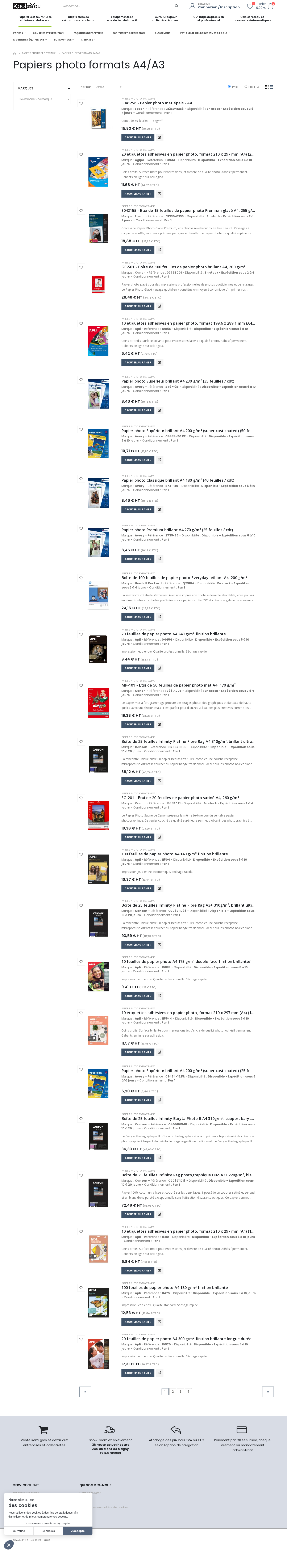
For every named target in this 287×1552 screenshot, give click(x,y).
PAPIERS (18, 33)
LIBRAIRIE (87, 39)
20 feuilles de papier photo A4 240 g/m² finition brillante (173, 633)
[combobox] (108, 87)
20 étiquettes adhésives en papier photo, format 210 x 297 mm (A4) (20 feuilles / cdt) (188, 154)
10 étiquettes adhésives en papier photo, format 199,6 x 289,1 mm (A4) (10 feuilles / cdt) (188, 323)
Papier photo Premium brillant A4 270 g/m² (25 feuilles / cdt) (177, 529)
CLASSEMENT (163, 33)
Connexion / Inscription (219, 7)
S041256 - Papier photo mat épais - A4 (156, 102)
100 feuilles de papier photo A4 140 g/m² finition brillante (174, 853)
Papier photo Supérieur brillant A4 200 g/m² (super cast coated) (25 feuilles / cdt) (188, 1070)
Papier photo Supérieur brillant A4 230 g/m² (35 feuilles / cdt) (177, 381)
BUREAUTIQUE (62, 39)
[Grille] (267, 86)
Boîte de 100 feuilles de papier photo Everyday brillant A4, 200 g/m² (184, 577)
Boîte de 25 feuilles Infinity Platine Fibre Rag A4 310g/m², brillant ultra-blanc (188, 741)
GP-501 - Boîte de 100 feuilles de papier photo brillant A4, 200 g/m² (183, 266)
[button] (270, 6)
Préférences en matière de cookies (104, 1507)
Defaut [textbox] (100, 87)
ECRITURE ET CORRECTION (129, 33)
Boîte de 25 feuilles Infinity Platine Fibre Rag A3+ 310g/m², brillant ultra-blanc (188, 905)
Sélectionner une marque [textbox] (36, 99)
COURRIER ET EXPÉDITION (48, 33)
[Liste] (272, 86)
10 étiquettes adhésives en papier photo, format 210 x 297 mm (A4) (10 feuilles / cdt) (188, 1012)
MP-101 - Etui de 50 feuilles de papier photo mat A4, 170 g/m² (178, 685)
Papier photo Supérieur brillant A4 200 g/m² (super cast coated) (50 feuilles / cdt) (188, 430)
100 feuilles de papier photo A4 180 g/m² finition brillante (174, 1287)
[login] (194, 6)
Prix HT (236, 87)
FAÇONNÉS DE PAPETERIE (88, 33)
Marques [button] (25, 88)
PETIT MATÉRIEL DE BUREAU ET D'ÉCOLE (203, 33)
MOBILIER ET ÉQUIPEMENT (28, 39)
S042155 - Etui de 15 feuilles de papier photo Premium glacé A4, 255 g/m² (188, 210)
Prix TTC (253, 87)
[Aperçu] (159, 137)
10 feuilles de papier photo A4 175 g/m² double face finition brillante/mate (188, 961)
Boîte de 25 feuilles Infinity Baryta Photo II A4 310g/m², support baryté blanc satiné (188, 1118)
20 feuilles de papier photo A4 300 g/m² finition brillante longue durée (186, 1338)
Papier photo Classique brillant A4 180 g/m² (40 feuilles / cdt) (177, 480)
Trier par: (85, 87)
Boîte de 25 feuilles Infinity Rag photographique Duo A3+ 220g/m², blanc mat (188, 1174)
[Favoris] (250, 7)
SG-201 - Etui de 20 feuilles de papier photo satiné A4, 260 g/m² (180, 797)
